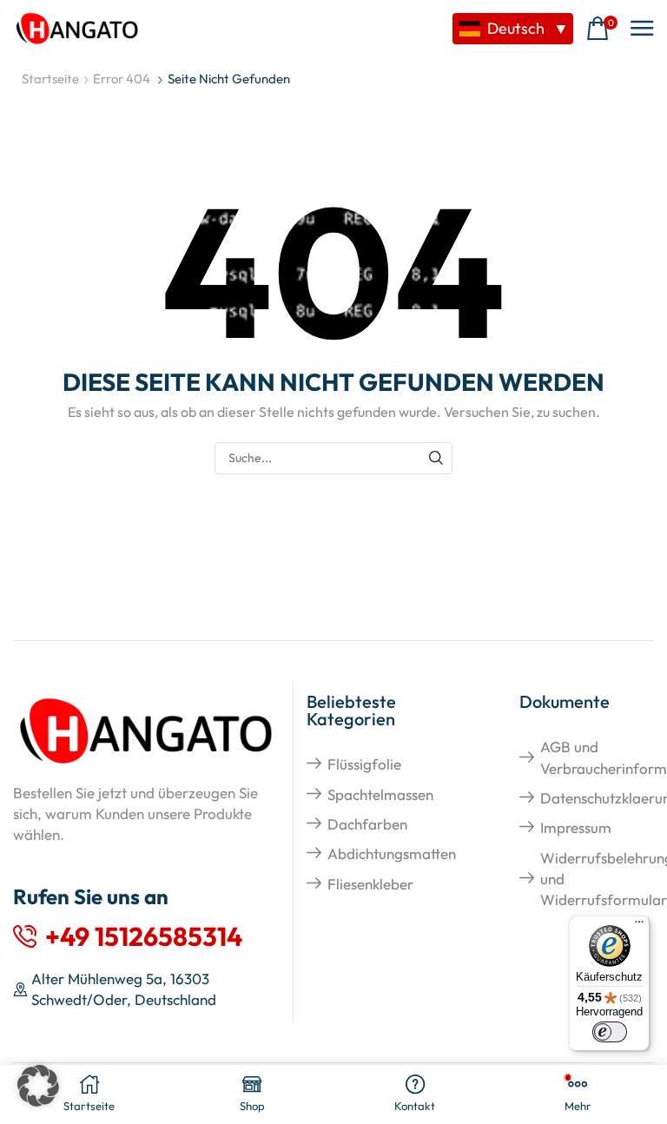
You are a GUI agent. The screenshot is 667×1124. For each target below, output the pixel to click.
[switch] (609, 1032)
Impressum (575, 827)
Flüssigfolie (364, 764)
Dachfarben (367, 824)
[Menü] (639, 926)
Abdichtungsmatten (391, 853)
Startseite (50, 78)
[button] (601, 29)
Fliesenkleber (370, 884)
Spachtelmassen (380, 794)
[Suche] (436, 458)
